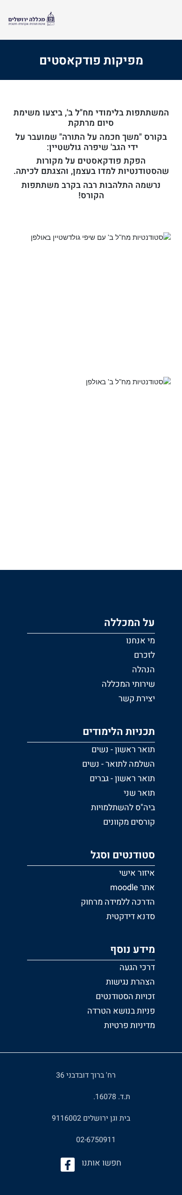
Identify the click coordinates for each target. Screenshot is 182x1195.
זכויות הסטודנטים (125, 996)
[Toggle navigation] (162, 20)
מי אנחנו (140, 640)
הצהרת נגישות (130, 982)
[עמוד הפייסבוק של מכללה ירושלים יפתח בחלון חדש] (68, 1165)
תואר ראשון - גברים (122, 778)
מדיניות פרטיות (129, 1025)
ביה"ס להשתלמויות (123, 807)
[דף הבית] (31, 20)
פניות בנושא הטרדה (121, 1011)
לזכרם (144, 655)
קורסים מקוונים (129, 822)
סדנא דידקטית (130, 916)
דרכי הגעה (137, 967)
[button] (91, 659)
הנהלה (143, 669)
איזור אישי (137, 873)
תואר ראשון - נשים (123, 749)
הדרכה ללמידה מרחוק (118, 902)
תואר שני (139, 793)
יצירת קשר (137, 698)
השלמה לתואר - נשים (118, 764)
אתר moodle (132, 887)
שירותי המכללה (128, 684)
